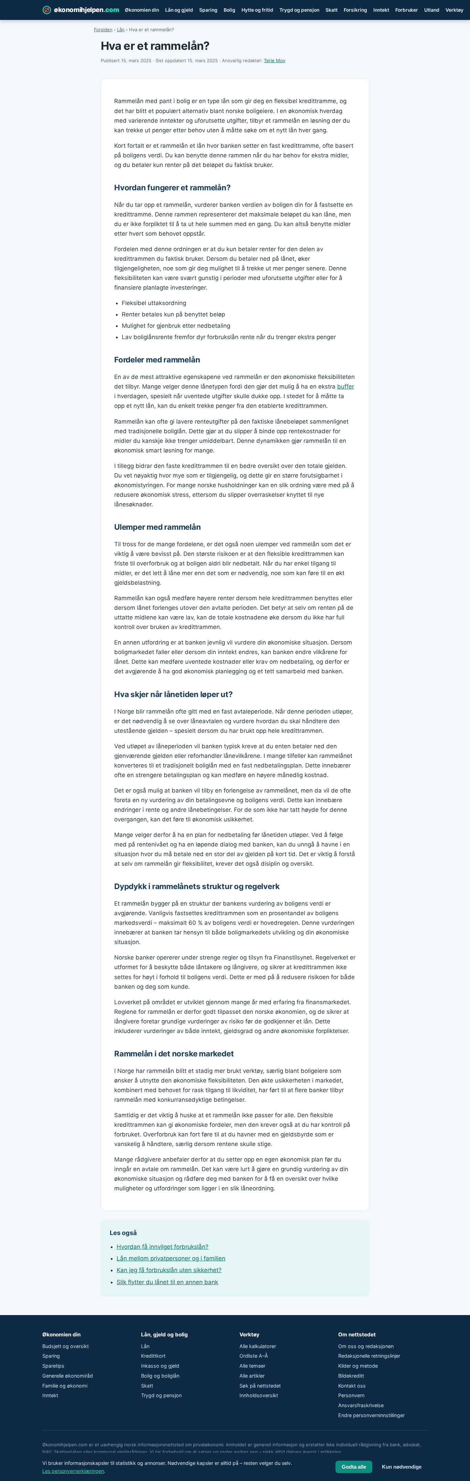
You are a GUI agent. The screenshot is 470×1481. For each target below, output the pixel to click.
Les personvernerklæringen (73, 1471)
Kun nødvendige (401, 1467)
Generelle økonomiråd (67, 1376)
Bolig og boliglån (160, 1376)
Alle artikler (252, 1376)
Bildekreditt (351, 1376)
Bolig (229, 10)
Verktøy (454, 10)
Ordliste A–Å (253, 1356)
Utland (431, 10)
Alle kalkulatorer (257, 1346)
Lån (121, 29)
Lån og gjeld (179, 10)
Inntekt (381, 10)
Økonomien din (142, 10)
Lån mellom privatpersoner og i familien (171, 1258)
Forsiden (103, 29)
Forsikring (355, 10)
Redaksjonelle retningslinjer (369, 1356)
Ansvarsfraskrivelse (361, 1405)
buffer (345, 386)
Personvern (351, 1395)
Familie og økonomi (64, 1386)
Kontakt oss (352, 1386)
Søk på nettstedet (260, 1386)
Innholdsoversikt (258, 1395)
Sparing (208, 10)
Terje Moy (274, 60)
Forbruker (406, 10)
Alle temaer (252, 1366)
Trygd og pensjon (299, 10)
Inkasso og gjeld (160, 1366)
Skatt (331, 10)
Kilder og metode (358, 1366)
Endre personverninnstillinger (371, 1415)
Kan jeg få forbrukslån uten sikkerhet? (169, 1270)
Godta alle (354, 1467)
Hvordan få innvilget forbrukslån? (163, 1246)
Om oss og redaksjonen (366, 1346)
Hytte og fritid (257, 10)
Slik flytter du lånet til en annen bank (167, 1282)
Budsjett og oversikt (65, 1346)
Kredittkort (153, 1356)
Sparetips (53, 1366)
